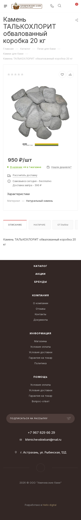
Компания (40, 295)
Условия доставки (40, 352)
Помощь (40, 376)
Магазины (40, 341)
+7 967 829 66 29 (41, 432)
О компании (40, 303)
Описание (15, 224)
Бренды (40, 281)
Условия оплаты (40, 346)
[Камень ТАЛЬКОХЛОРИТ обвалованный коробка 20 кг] (40, 112)
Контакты (40, 314)
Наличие (40, 224)
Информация (40, 333)
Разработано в (40, 504)
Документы (40, 319)
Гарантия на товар (40, 357)
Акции (40, 273)
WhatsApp (40, 467)
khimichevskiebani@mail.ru (43, 439)
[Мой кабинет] (67, 6)
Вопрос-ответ (40, 401)
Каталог (40, 265)
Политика (40, 363)
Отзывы (62, 224)
